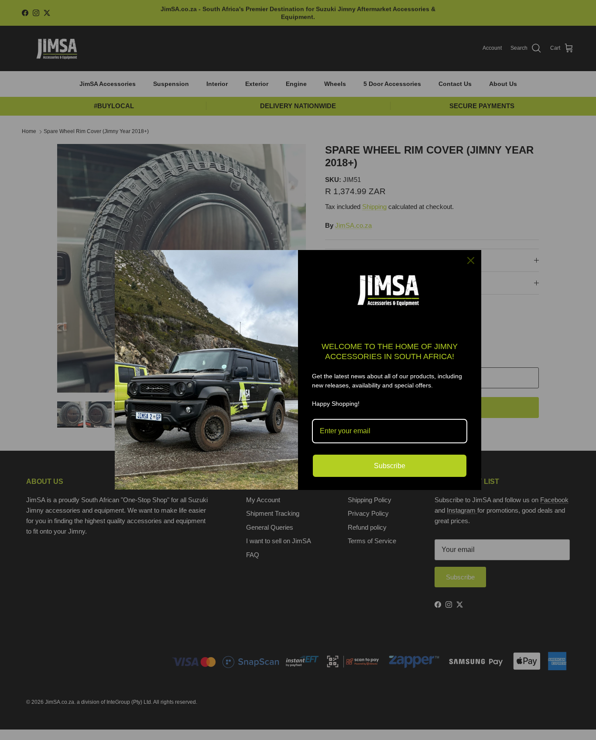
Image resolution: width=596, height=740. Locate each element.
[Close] (470, 260)
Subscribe (389, 465)
